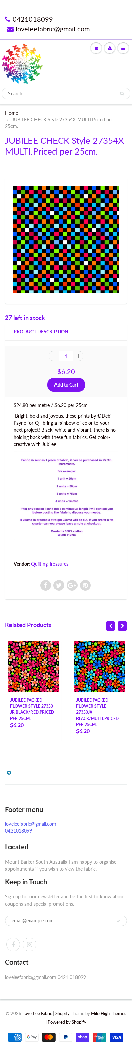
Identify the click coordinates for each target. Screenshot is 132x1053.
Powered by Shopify (67, 1022)
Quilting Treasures (49, 564)
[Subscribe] (118, 921)
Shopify (62, 1013)
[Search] (122, 93)
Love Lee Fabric (37, 1013)
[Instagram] (29, 944)
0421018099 (33, 19)
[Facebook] (13, 944)
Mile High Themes (108, 1013)
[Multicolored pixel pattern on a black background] (66, 239)
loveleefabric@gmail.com (53, 29)
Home (11, 113)
